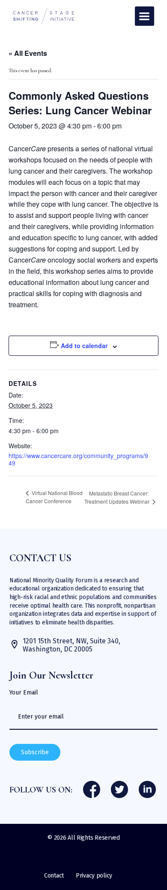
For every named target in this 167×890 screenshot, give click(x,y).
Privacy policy (94, 875)
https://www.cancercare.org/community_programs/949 (78, 459)
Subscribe (35, 752)
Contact (54, 875)
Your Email (23, 692)
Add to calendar (84, 345)
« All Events (28, 53)
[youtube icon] (147, 790)
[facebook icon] (91, 790)
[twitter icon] (119, 790)
